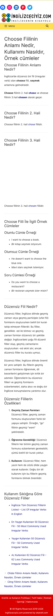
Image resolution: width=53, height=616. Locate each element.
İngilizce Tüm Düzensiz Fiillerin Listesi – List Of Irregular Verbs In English (28, 509)
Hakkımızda (32, 601)
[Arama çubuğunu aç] (47, 26)
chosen (22, 97)
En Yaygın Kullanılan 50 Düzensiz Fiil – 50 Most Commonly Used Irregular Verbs (30, 526)
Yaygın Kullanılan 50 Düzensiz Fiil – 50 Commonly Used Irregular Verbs (28, 543)
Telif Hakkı (37, 598)
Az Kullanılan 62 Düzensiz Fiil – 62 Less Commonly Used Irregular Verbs (28, 559)
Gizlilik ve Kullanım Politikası (16, 598)
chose (32, 93)
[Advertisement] (26, 176)
